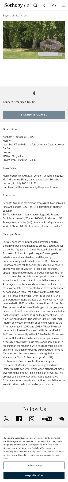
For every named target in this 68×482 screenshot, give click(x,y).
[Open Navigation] (63, 5)
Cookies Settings (34, 465)
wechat (61, 418)
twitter (6, 418)
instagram (31, 418)
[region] (34, 455)
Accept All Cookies (34, 475)
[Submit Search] (35, 5)
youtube (47, 419)
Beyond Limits (11, 15)
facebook (19, 418)
